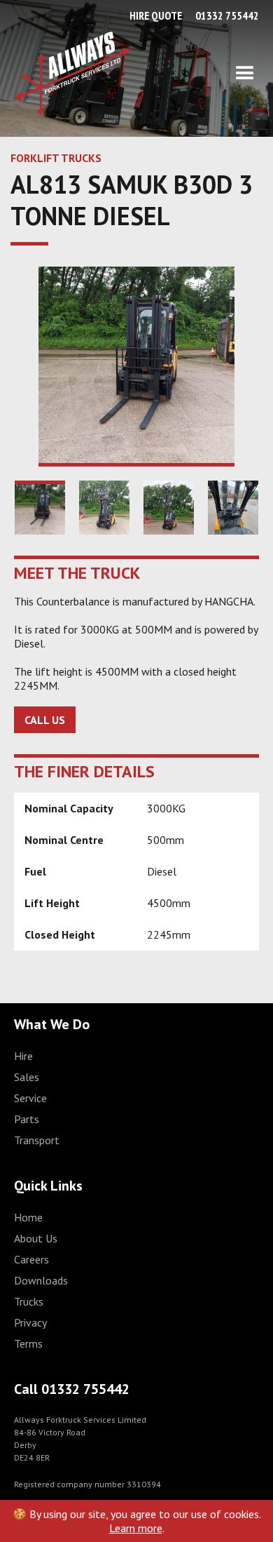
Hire (23, 1056)
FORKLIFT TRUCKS (56, 158)
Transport (36, 1140)
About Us (35, 1238)
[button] (194, 73)
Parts (26, 1119)
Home (28, 1217)
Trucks (28, 1301)
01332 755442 (227, 15)
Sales (26, 1077)
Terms (28, 1343)
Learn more (135, 1528)
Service (30, 1098)
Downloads (41, 1280)
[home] (72, 74)
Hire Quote (156, 15)
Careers (31, 1259)
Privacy (30, 1322)
